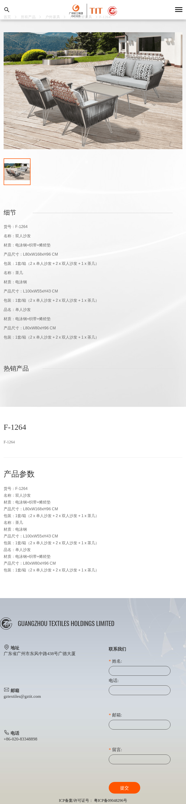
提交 (124, 788)
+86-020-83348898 (20, 739)
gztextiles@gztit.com (22, 696)
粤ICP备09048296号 (110, 800)
